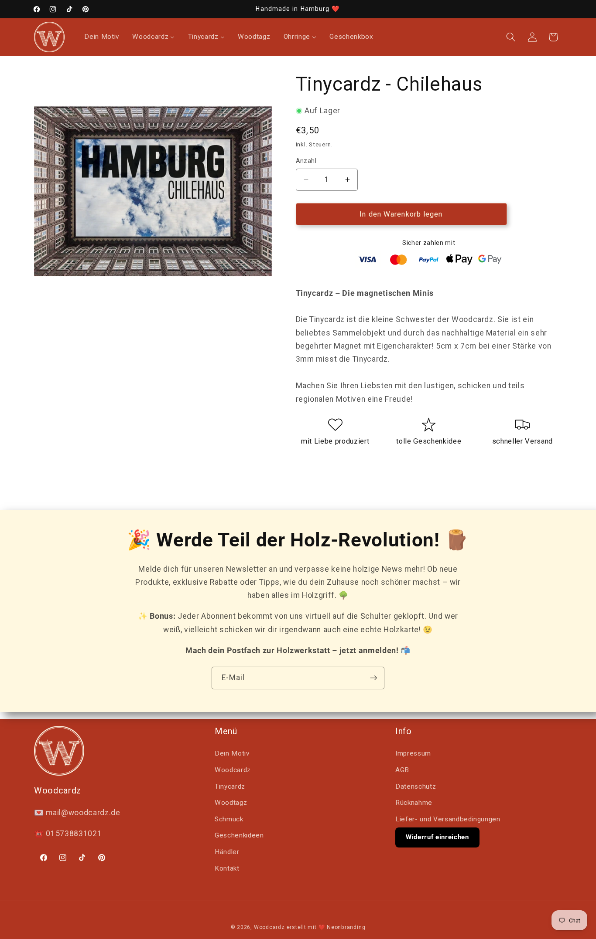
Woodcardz (233, 770)
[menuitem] (102, 37)
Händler (227, 852)
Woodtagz (231, 803)
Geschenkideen (239, 835)
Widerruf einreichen (437, 837)
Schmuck (229, 819)
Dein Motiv (232, 753)
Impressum (413, 753)
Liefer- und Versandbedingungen (447, 819)
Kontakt (227, 868)
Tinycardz (230, 786)
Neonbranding (346, 927)
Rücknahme (413, 803)
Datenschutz (415, 786)
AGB (402, 770)
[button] (510, 37)
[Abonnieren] (373, 678)
